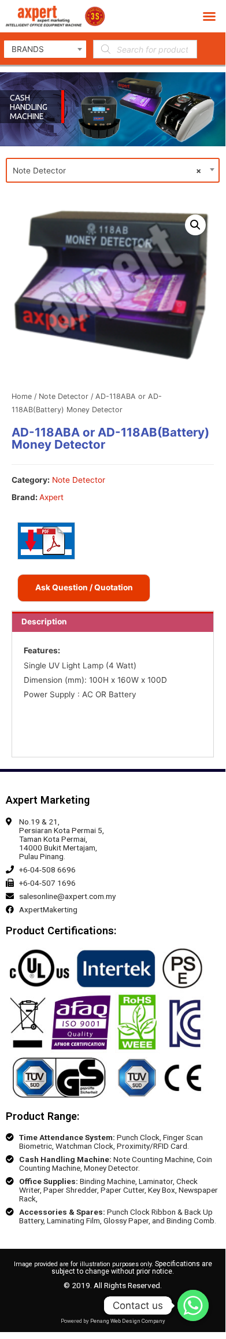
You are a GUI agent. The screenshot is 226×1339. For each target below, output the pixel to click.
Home (22, 396)
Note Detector (63, 396)
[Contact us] (193, 1305)
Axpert (51, 497)
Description (44, 621)
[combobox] (45, 49)
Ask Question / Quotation (84, 587)
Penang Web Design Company (127, 1321)
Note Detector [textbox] (107, 170)
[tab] (112, 622)
